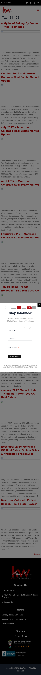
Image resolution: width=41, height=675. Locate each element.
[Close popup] (39, 305)
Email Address (13, 348)
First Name (12, 330)
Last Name (12, 339)
